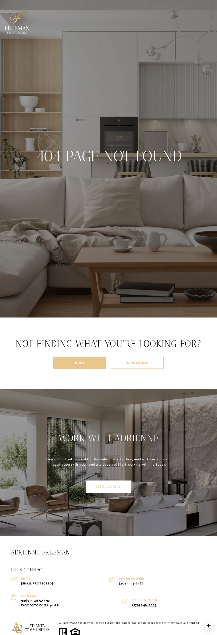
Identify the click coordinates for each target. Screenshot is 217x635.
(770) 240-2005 (144, 605)
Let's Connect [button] (108, 486)
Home (80, 362)
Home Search (137, 362)
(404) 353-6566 (131, 583)
